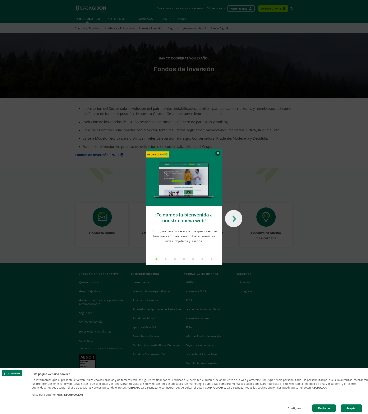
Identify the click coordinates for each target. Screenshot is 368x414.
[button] (156, 259)
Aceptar (351, 408)
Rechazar (324, 408)
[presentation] (232, 219)
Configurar (295, 408)
